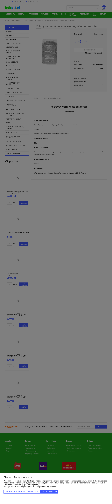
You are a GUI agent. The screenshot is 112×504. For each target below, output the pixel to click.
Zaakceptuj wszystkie (49, 491)
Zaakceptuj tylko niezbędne (15, 491)
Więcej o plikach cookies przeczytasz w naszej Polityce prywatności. (30, 487)
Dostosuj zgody (32, 491)
